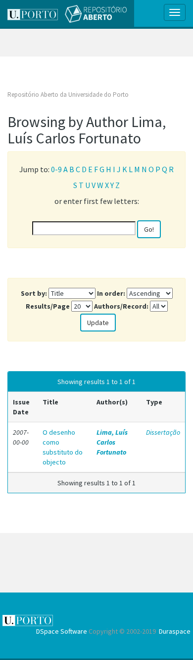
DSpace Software (61, 631)
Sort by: (34, 293)
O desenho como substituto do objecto (63, 447)
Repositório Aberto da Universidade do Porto (68, 94)
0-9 (56, 169)
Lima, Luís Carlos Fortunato (112, 442)
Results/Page (48, 306)
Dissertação (163, 432)
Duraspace (175, 631)
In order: (111, 293)
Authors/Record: (121, 306)
